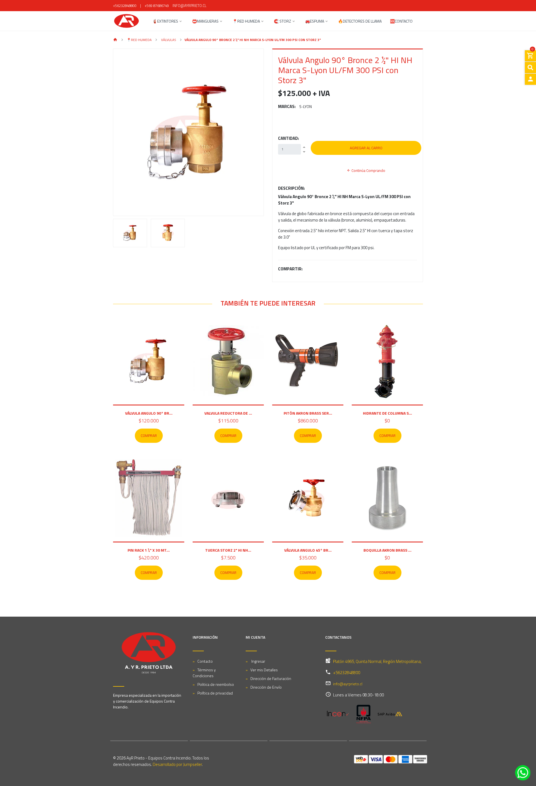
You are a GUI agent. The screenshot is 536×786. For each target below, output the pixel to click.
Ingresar (257, 661)
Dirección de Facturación (270, 678)
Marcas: (287, 107)
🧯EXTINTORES (165, 21)
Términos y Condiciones (204, 673)
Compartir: (290, 269)
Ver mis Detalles (264, 670)
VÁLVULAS (168, 39)
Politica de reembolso (215, 684)
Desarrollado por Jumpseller (177, 764)
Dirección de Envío (266, 687)
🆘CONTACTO (401, 21)
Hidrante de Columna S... (387, 413)
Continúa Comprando (368, 170)
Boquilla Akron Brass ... (387, 550)
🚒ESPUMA (314, 21)
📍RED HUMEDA (246, 21)
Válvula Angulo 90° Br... (149, 413)
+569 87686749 (157, 5)
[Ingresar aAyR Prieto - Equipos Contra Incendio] (530, 79)
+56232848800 (125, 5)
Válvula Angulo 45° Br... (308, 550)
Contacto (205, 661)
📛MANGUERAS (205, 21)
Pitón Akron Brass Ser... (308, 413)
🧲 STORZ (282, 21)
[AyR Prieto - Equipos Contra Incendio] (126, 21)
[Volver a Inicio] (115, 40)
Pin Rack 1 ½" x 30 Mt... (149, 550)
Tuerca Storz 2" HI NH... (228, 550)
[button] (124, 132)
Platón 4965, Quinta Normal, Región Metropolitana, (377, 661)
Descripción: (291, 188)
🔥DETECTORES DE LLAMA (360, 21)
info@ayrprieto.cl (189, 5)
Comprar (149, 435)
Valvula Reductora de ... (228, 413)
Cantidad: (288, 138)
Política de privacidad (215, 693)
